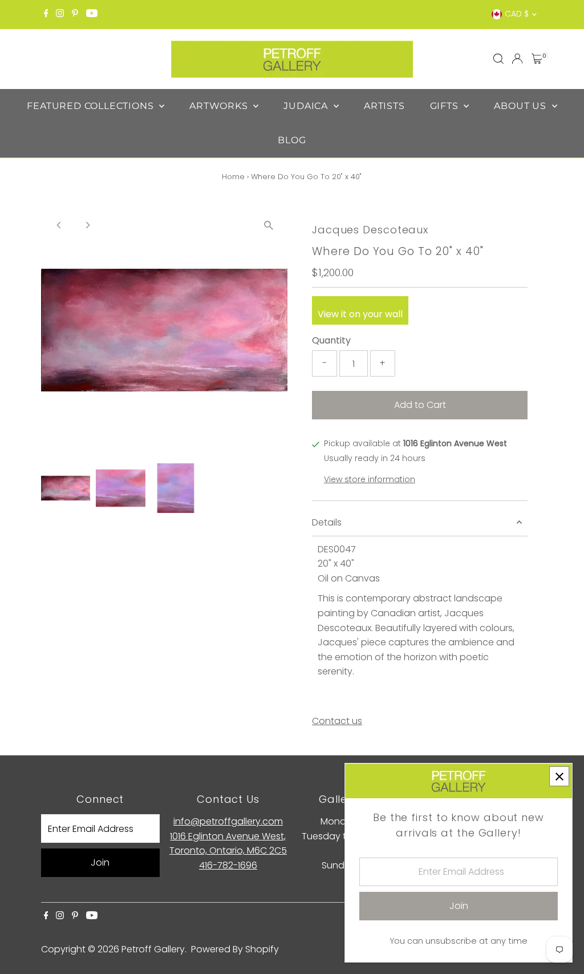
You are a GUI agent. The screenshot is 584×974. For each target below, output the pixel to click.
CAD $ (517, 13)
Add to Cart (420, 404)
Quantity (331, 340)
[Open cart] (537, 59)
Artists (384, 105)
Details (327, 522)
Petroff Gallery (153, 949)
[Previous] (59, 225)
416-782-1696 (228, 865)
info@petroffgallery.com (228, 821)
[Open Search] (498, 59)
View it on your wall (360, 314)
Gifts (445, 105)
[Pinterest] (75, 14)
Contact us (337, 721)
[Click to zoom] (269, 225)
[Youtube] (91, 14)
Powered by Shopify (235, 949)
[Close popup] (559, 776)
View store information (369, 479)
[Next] (87, 225)
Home (233, 176)
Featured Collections (91, 105)
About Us (521, 105)
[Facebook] (46, 14)
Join (100, 862)
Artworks (219, 105)
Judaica (306, 105)
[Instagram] (60, 14)
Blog (292, 140)
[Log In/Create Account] (517, 59)
